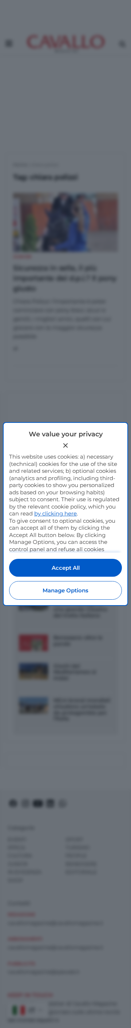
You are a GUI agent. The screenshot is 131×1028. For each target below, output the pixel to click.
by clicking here (55, 513)
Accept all (66, 567)
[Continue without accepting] (65, 445)
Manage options (65, 590)
